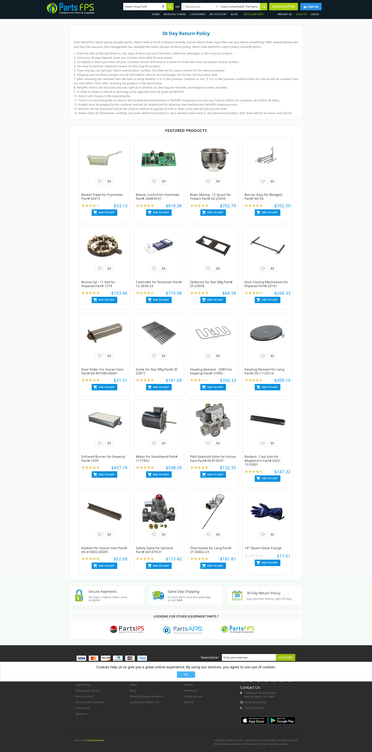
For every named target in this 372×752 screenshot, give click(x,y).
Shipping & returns (88, 690)
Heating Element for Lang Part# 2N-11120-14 (264, 371)
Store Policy (83, 685)
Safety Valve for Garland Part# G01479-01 (154, 550)
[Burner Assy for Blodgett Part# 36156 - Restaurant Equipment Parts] (268, 166)
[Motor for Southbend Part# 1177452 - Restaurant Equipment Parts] (159, 428)
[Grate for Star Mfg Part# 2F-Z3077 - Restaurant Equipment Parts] (159, 340)
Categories (198, 14)
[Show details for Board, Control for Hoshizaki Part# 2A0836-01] (159, 166)
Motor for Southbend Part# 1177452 (156, 458)
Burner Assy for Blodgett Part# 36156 (263, 196)
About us (81, 714)
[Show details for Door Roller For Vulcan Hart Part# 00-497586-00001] (104, 340)
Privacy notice (84, 696)
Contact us (82, 708)
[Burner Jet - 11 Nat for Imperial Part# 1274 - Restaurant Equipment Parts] (104, 253)
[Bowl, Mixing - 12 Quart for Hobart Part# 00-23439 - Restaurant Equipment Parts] (213, 166)
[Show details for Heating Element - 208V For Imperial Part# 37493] (213, 340)
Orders (188, 685)
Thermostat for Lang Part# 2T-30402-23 (210, 550)
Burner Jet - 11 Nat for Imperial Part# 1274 (98, 284)
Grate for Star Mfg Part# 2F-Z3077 (157, 371)
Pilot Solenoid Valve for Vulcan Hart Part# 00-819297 (213, 458)
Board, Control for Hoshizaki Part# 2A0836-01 (157, 196)
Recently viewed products (146, 696)
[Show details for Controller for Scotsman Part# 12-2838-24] (159, 253)
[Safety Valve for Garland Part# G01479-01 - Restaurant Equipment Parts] (159, 519)
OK (186, 674)
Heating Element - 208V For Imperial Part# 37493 (211, 371)
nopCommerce (95, 740)
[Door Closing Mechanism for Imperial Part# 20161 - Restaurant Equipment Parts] (268, 253)
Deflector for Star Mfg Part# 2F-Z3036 (211, 284)
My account (218, 14)
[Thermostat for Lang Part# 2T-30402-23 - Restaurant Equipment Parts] (213, 519)
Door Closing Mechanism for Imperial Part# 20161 (266, 284)
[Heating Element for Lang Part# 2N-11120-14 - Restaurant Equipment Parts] (268, 340)
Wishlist (189, 702)
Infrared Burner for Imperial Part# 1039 (103, 458)
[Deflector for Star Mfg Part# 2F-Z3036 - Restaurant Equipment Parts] (213, 253)
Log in (315, 14)
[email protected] (255, 702)
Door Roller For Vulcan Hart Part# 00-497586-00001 (102, 371)
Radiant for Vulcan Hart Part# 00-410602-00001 (104, 550)
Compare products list (144, 702)
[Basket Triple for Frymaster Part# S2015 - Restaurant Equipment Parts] (104, 166)
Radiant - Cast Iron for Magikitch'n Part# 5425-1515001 (263, 460)
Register (301, 14)
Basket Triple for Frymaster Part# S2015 (102, 196)
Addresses (191, 690)
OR (177, 7)
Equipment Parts (283, 6)
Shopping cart (193, 696)
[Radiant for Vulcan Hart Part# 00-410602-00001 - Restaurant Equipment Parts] (104, 519)
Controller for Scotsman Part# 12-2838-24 (159, 284)
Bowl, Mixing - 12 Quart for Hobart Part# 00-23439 (210, 196)
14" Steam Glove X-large (263, 548)
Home (156, 14)
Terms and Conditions (90, 702)
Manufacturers (175, 14)
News (133, 685)
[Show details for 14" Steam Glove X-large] (268, 519)
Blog (234, 14)
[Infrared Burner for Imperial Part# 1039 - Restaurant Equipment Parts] (104, 428)
